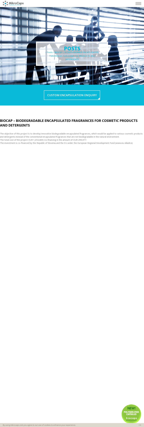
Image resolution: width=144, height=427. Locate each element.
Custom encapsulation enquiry (72, 95)
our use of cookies (43, 425)
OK (140, 425)
